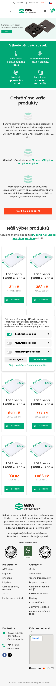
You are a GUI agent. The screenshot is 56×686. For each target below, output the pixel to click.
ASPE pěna (47, 160)
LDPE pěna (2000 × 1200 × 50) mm (42, 402)
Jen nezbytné (15, 359)
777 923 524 (13, 645)
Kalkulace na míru (38, 593)
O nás (32, 569)
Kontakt (19, 3)
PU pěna (33, 163)
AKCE (5, 593)
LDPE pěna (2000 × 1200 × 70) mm (42, 465)
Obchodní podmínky (40, 578)
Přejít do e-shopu (26, 211)
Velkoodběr (35, 573)
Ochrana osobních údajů (39, 588)
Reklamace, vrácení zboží (39, 612)
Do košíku (15, 299)
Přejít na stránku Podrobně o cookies (28, 365)
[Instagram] (10, 655)
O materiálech (37, 602)
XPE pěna (23, 163)
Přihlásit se (33, 3)
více (28, 137)
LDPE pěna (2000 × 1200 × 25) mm (42, 276)
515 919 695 (13, 648)
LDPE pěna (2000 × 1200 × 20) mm (14, 276)
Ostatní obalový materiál (10, 588)
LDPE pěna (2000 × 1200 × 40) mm (14, 402)
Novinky (33, 598)
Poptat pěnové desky (13, 598)
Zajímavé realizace (39, 607)
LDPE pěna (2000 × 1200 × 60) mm (14, 465)
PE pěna (36, 160)
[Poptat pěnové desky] (28, 28)
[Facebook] (4, 655)
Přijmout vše (40, 359)
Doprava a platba (38, 582)
